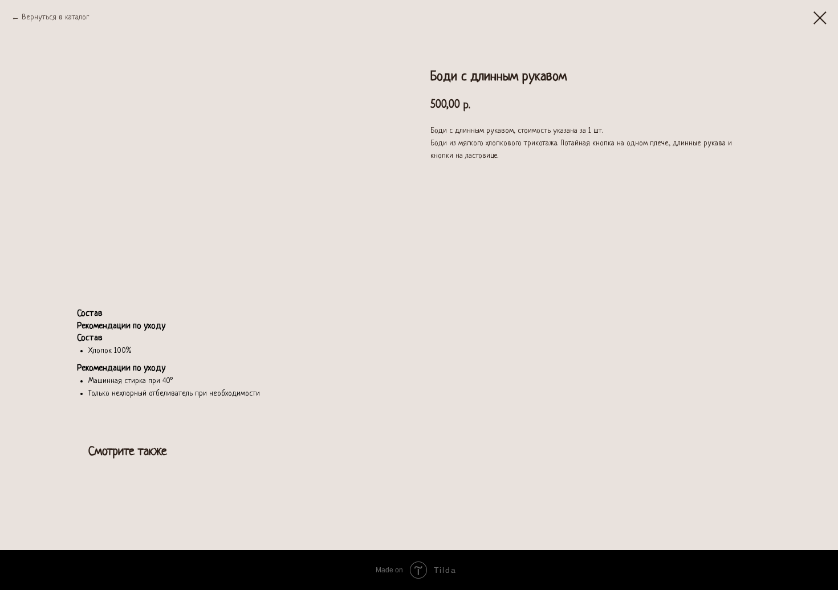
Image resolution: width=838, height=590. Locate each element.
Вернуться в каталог (55, 17)
